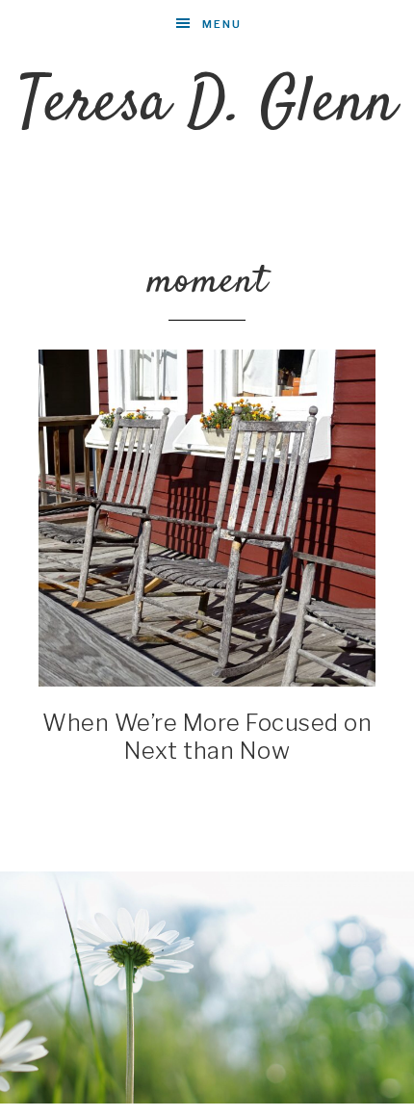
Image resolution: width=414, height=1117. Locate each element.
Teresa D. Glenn (207, 104)
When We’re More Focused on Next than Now (207, 737)
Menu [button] (222, 24)
